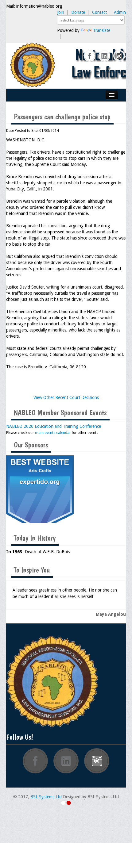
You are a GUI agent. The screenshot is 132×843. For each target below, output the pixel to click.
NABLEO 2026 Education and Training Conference (53, 426)
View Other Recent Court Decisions (66, 397)
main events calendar (53, 433)
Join (60, 12)
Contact (99, 12)
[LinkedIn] (105, 56)
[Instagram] (119, 56)
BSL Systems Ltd (46, 796)
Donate (78, 12)
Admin (120, 12)
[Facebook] (90, 56)
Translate (101, 30)
